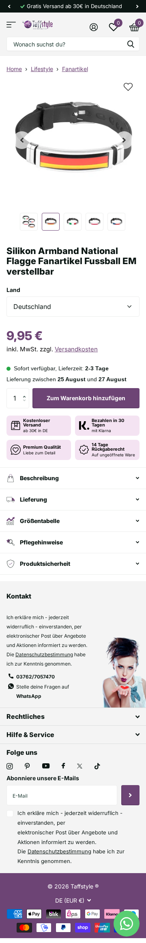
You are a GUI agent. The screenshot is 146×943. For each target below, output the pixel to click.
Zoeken (131, 44)
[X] (79, 766)
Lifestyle (42, 68)
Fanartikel (75, 68)
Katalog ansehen (11, 24)
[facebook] (63, 766)
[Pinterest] (27, 766)
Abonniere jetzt (130, 795)
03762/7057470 (35, 677)
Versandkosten (76, 349)
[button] (9, 6)
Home (14, 68)
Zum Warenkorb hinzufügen (86, 398)
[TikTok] (97, 766)
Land (13, 289)
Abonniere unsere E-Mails (42, 778)
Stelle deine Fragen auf (42, 691)
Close (73, 716)
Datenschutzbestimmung (44, 654)
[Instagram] (9, 766)
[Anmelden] (93, 27)
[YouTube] (45, 766)
